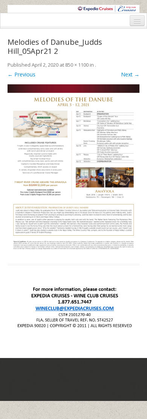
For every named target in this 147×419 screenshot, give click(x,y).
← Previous (21, 74)
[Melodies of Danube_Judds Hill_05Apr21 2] (73, 169)
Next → (130, 74)
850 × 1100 (77, 64)
